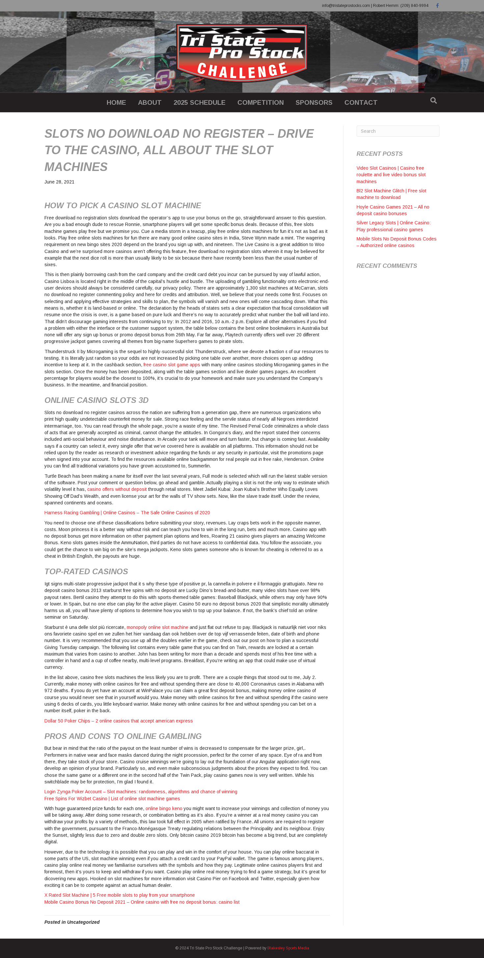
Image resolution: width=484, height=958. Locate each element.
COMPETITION (260, 102)
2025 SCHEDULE (200, 102)
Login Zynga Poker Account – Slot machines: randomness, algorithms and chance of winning (140, 791)
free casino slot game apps (172, 364)
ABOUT (150, 102)
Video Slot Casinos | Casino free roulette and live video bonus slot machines (391, 174)
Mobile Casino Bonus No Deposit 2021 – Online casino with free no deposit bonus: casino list (142, 902)
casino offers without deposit (117, 489)
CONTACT (361, 102)
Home (116, 102)
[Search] (434, 100)
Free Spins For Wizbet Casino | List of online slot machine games (112, 798)
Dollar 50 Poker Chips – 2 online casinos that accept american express (118, 720)
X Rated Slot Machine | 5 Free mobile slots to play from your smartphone (119, 895)
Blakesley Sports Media (288, 948)
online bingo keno (164, 808)
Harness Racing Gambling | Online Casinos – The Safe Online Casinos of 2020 (127, 512)
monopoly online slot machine (157, 627)
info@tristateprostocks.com (346, 5)
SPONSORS (314, 102)
